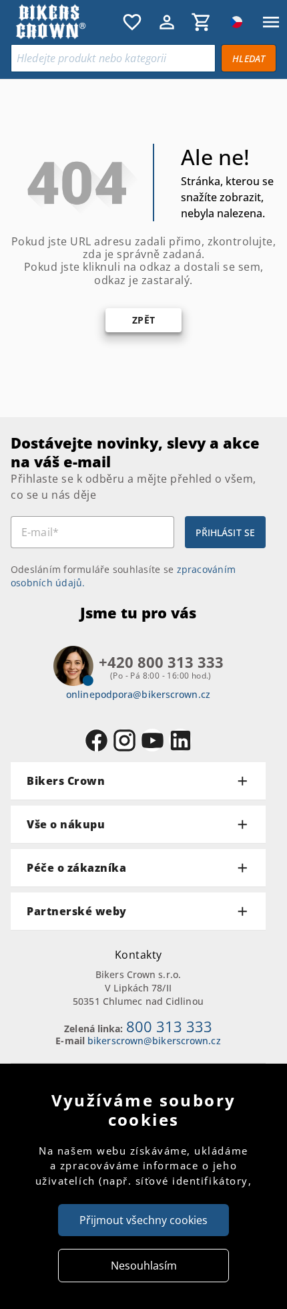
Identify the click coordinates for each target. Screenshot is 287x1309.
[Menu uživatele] (167, 22)
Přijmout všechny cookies (143, 1220)
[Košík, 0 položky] (202, 22)
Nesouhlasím (144, 1265)
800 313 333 (169, 1026)
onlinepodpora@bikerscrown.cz (138, 694)
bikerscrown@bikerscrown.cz (154, 1040)
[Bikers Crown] (63, 22)
